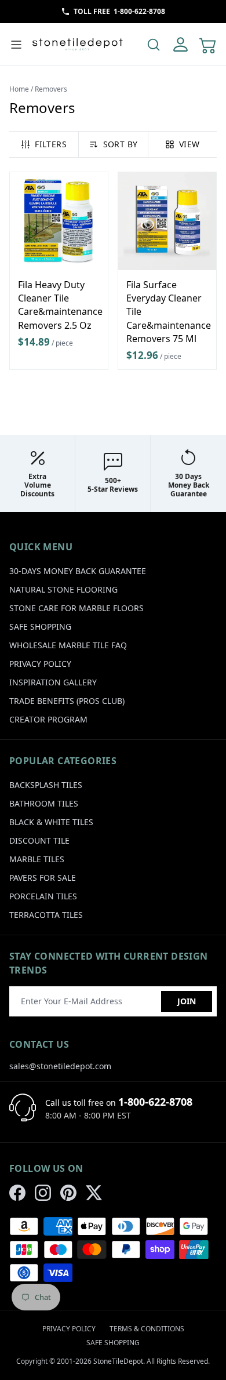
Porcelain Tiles (43, 896)
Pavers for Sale (42, 877)
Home (19, 89)
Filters (50, 144)
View (189, 144)
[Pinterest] (68, 1193)
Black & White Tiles (51, 821)
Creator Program (48, 719)
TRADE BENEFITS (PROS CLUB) (67, 700)
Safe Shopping (40, 626)
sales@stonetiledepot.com (60, 1066)
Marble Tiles (36, 859)
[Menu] (16, 45)
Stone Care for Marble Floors (76, 607)
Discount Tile (39, 840)
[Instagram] (43, 1193)
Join (186, 1001)
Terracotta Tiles (46, 914)
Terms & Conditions (147, 1329)
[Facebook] (17, 1193)
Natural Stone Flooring (63, 589)
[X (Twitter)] (94, 1193)
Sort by (120, 144)
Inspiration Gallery (53, 682)
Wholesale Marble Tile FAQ (68, 645)
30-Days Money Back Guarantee (77, 570)
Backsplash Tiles (45, 784)
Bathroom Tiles (43, 803)
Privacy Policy (40, 663)
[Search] (153, 45)
